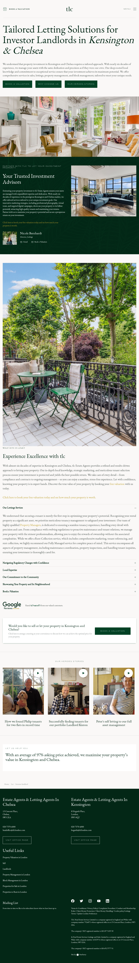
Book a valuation (17, 84)
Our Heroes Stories (81, 84)
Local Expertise (10, 570)
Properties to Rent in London (15, 891)
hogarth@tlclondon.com (81, 830)
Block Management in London (15, 880)
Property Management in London (16, 874)
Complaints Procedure (106, 908)
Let (12, 784)
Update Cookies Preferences (87, 913)
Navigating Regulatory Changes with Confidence (26, 562)
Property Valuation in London (15, 857)
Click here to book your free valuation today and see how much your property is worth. (49, 497)
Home (6, 784)
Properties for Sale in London (14, 886)
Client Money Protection (85, 911)
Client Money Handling (104, 911)
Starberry (82, 954)
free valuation (117, 484)
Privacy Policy (92, 908)
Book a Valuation (40, 242)
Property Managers (30, 525)
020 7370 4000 (9, 826)
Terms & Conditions (78, 908)
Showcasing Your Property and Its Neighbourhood (26, 584)
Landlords (7, 868)
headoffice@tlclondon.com (14, 830)
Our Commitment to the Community (21, 577)
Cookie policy (118, 911)
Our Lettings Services (13, 507)
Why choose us (48, 84)
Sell (4, 863)
